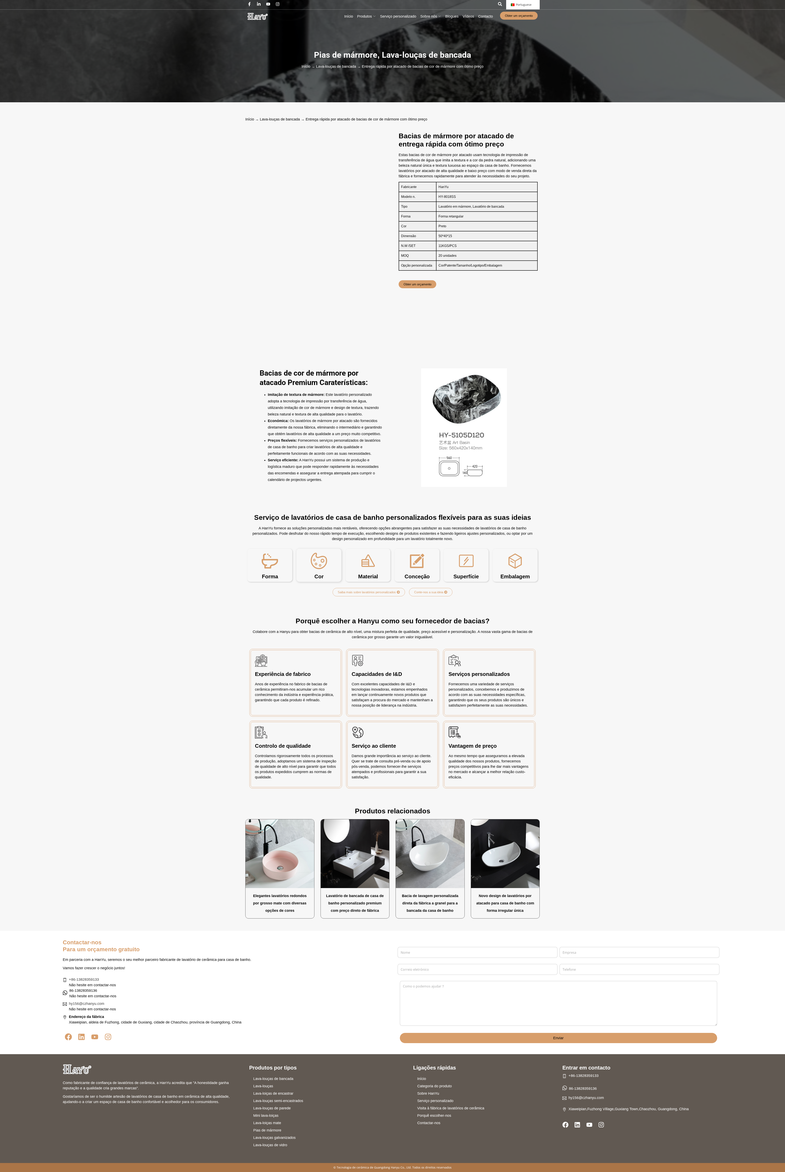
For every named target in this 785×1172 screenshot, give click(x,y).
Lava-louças (263, 1086)
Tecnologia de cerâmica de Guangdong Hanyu (368, 1167)
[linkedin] (260, 4)
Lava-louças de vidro (270, 1145)
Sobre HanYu (428, 1093)
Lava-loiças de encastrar (273, 1093)
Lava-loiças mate (267, 1123)
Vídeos (468, 16)
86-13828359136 (583, 1088)
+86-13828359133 (84, 979)
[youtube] (269, 4)
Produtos (364, 16)
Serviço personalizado (398, 16)
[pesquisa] (500, 4)
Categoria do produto (434, 1086)
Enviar (558, 1038)
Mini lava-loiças (265, 1115)
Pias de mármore (345, 55)
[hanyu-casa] (77, 1069)
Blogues (452, 16)
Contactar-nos (428, 1123)
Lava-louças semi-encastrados (278, 1101)
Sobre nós (428, 16)
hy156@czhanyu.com (86, 1004)
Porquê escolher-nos (434, 1115)
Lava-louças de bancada (426, 55)
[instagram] (279, 4)
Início (348, 16)
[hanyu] (257, 16)
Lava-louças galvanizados (274, 1138)
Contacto (485, 16)
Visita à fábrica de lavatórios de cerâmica (450, 1108)
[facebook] (250, 4)
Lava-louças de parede (272, 1108)
